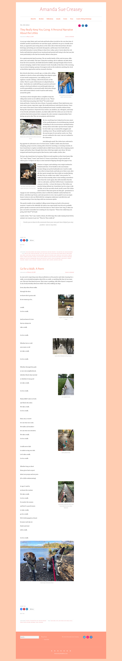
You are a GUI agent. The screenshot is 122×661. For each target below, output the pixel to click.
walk (30, 259)
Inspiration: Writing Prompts (48, 251)
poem (21, 622)
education (53, 253)
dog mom (61, 620)
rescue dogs (44, 258)
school (49, 258)
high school (64, 255)
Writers (56, 259)
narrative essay (48, 256)
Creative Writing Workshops (83, 19)
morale (35, 256)
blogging (53, 620)
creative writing (35, 253)
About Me (33, 19)
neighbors (59, 256)
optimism (64, 256)
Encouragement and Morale (33, 251)
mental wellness (28, 256)
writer (51, 259)
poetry (28, 620)
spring (69, 258)
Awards (58, 19)
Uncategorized (69, 251)
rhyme (28, 622)
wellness (39, 259)
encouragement (40, 255)
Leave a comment (69, 36)
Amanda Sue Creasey (61, 9)
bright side (27, 253)
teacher (22, 259)
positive (28, 258)
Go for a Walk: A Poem (32, 268)
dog (41, 253)
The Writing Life (60, 251)
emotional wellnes (31, 255)
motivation (40, 256)
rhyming (33, 622)
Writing (60, 259)
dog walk (45, 253)
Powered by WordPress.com (60, 653)
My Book (41, 19)
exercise (59, 255)
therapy (27, 259)
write (48, 259)
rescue (38, 258)
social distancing (56, 258)
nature (54, 256)
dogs (49, 253)
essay (55, 255)
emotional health (61, 253)
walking (34, 259)
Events (65, 19)
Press (71, 19)
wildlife (44, 259)
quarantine (33, 258)
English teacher (49, 255)
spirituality (64, 258)
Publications (50, 19)
